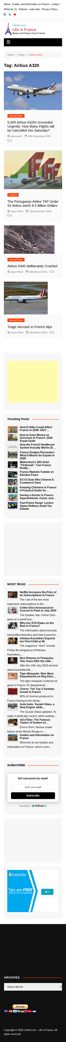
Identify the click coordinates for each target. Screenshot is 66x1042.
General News (16, 116)
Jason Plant (17, 211)
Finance (13, 195)
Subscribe (33, 795)
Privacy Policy (50, 9)
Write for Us (10, 9)
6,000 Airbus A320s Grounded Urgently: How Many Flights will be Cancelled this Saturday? (30, 126)
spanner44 (16, 136)
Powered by (24, 806)
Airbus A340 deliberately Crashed (32, 266)
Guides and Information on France (31, 4)
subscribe (34, 9)
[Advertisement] (32, 382)
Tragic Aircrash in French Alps (29, 327)
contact (55, 4)
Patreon (23, 9)
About (7, 4)
